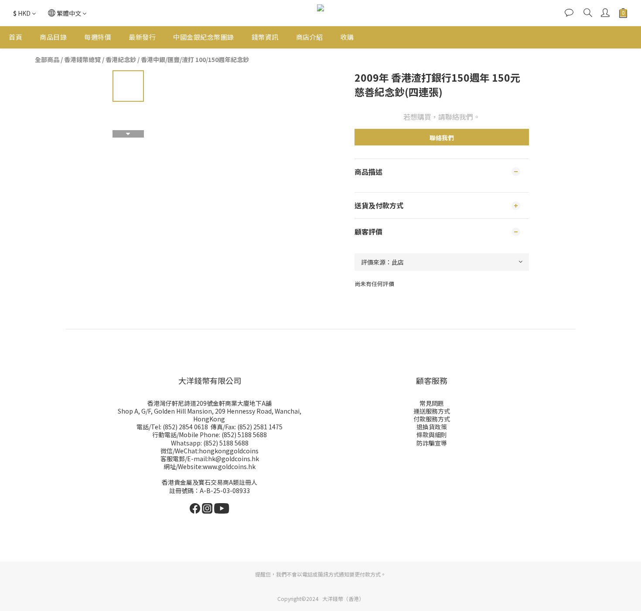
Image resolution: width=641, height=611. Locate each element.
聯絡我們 (442, 137)
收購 (347, 36)
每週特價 (97, 36)
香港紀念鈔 (121, 59)
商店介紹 (309, 36)
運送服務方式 (431, 411)
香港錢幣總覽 (82, 59)
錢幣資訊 (265, 36)
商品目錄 (53, 36)
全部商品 (47, 59)
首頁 (15, 36)
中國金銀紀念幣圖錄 (203, 36)
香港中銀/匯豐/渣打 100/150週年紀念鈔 (195, 59)
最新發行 (142, 36)
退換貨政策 (431, 426)
